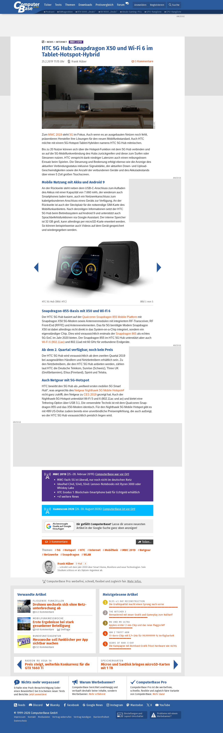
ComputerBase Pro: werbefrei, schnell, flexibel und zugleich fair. (94, 581)
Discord (38, 705)
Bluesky (55, 705)
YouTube (164, 705)
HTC (82, 550)
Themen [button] (70, 4)
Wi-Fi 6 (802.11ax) (53, 341)
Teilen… (146, 542)
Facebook (73, 705)
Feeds (21, 705)
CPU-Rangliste (173, 11)
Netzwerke (51, 554)
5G (71, 134)
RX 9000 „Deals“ (108, 11)
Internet (61, 42)
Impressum (19, 717)
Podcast (50, 11)
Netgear (145, 550)
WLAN (87, 554)
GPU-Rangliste (154, 11)
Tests (58, 4)
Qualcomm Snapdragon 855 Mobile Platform (109, 316)
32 (44, 647)
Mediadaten (44, 717)
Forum (121, 4)
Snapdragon (70, 554)
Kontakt (32, 717)
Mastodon (136, 705)
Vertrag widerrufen (61, 717)
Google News (94, 705)
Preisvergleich (104, 4)
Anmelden (140, 4)
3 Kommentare (58, 541)
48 (44, 629)
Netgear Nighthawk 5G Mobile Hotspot (98, 390)
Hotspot (70, 550)
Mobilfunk (111, 550)
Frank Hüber (65, 563)
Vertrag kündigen (82, 717)
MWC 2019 (76, 42)
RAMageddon (66, 11)
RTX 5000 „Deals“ (86, 11)
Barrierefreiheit (101, 717)
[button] (174, 5)
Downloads (85, 4)
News (50, 42)
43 (44, 612)
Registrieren (157, 4)
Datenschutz (20, 720)
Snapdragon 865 (126, 333)
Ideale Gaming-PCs (132, 11)
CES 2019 (90, 394)
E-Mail (79, 563)
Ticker (48, 4)
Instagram (116, 705)
